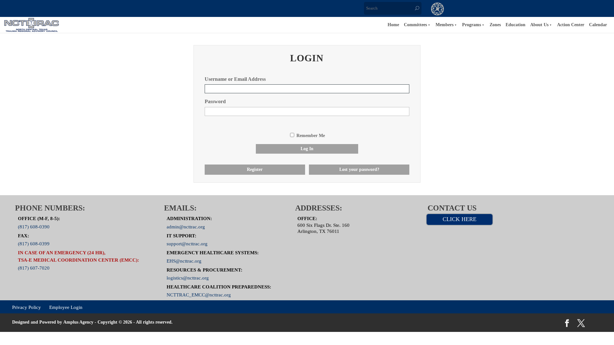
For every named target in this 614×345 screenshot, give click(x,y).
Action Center (570, 24)
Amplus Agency (78, 322)
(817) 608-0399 (34, 243)
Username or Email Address (235, 79)
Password (215, 101)
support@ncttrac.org (187, 243)
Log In (307, 148)
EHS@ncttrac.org (184, 260)
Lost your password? (359, 169)
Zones (495, 24)
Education (515, 24)
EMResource (463, 9)
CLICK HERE (459, 219)
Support (516, 9)
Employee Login (66, 307)
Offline (489, 9)
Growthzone (437, 9)
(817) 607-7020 (34, 268)
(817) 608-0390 (34, 226)
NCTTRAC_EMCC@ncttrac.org (199, 294)
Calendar (598, 24)
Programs (471, 24)
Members (444, 24)
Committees (415, 24)
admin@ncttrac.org (186, 226)
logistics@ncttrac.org (188, 277)
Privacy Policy (26, 307)
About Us (539, 24)
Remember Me (310, 135)
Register (255, 169)
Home (393, 24)
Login (542, 9)
